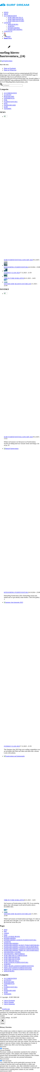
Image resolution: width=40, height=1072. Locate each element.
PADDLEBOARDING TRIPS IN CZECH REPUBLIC (21, 950)
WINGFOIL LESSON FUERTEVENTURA (18, 969)
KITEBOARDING (10, 938)
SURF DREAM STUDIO (12, 959)
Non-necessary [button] (4, 1059)
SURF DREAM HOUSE (12, 957)
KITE (5, 103)
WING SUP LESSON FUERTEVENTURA (18, 967)
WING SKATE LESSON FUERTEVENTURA (19, 966)
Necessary (5, 1048)
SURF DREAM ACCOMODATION (15, 955)
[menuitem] (22, 12)
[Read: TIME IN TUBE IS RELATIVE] (5, 276)
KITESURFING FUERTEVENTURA (16, 267)
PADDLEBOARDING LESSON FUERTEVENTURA (21, 948)
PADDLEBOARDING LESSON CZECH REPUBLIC (21, 947)
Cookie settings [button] (5, 1017)
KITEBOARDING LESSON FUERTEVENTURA (20, 940)
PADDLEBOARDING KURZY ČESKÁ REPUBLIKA (21, 945)
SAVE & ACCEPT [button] (6, 1071)
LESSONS (7, 942)
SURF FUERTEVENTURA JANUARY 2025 (18, 260)
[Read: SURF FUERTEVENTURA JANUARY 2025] (5, 116)
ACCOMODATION (10, 93)
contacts (6, 933)
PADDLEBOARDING (11, 943)
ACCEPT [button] (14, 1017)
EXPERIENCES (9, 98)
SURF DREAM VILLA (11, 961)
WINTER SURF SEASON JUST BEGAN (17, 284)
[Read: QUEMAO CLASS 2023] (5, 271)
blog (5, 931)
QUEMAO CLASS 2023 (12, 272)
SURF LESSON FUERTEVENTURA (16, 962)
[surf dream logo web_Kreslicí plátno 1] (14, 9)
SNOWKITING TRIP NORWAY (14, 954)
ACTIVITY (7, 95)
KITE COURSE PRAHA (12, 936)
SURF (6, 107)
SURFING (7, 964)
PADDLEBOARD (10, 105)
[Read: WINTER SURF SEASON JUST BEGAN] (5, 282)
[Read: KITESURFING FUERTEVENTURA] (5, 265)
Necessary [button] (3, 1046)
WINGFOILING (9, 971)
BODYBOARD (9, 96)
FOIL (5, 100)
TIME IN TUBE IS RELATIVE (14, 278)
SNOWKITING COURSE (12, 952)
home (5, 935)
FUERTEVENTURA (10, 102)
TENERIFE (7, 108)
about (5, 929)
